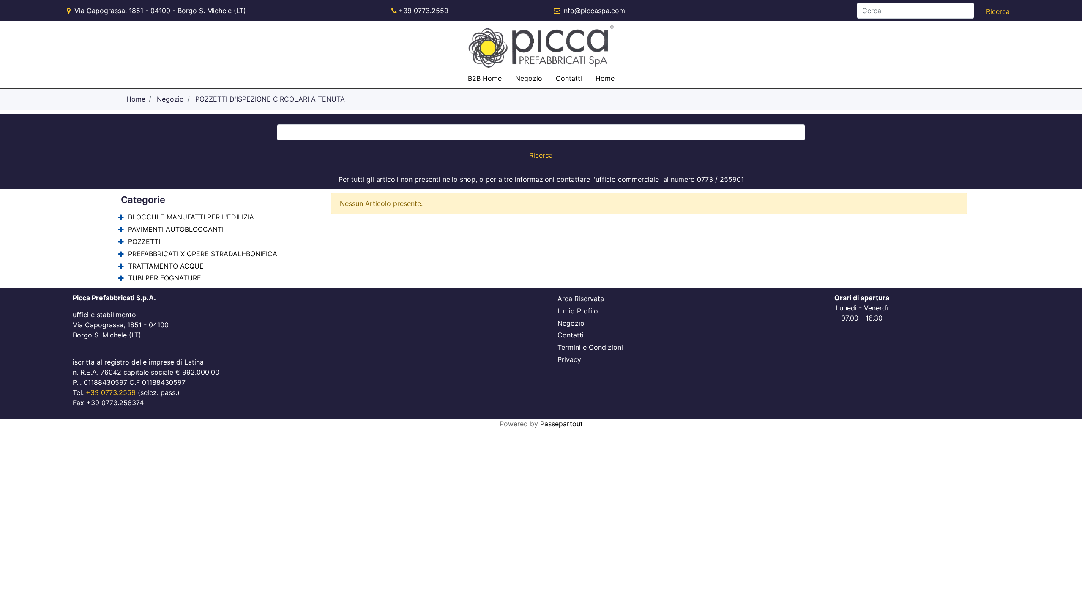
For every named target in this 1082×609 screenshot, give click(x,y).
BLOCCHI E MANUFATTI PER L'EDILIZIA (191, 217)
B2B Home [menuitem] (485, 78)
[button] (998, 11)
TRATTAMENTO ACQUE (166, 266)
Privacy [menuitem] (569, 359)
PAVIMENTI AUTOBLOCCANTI (176, 229)
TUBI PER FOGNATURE (164, 278)
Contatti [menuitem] (569, 78)
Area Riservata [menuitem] (580, 298)
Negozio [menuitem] (528, 78)
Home (135, 99)
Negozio (170, 99)
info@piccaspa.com (593, 10)
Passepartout (561, 424)
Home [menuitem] (605, 78)
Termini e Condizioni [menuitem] (590, 347)
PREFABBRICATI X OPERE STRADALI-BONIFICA (202, 254)
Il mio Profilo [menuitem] (577, 311)
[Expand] (121, 217)
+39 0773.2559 (423, 10)
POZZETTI (144, 241)
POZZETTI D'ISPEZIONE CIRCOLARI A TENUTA (270, 99)
